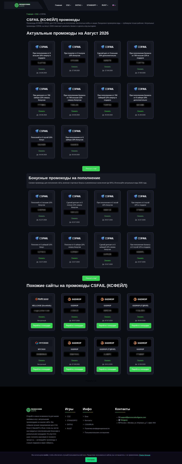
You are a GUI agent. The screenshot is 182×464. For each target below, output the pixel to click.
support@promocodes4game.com (133, 417)
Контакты (88, 420)
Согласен (91, 460)
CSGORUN (89, 424)
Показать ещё (91, 169)
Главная (58, 5)
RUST (104, 5)
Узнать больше (144, 455)
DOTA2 (78, 5)
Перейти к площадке (41, 325)
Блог (86, 416)
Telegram (124, 420)
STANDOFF (91, 5)
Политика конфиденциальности (97, 428)
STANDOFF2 (72, 420)
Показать (42, 69)
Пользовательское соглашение (97, 432)
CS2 (68, 5)
